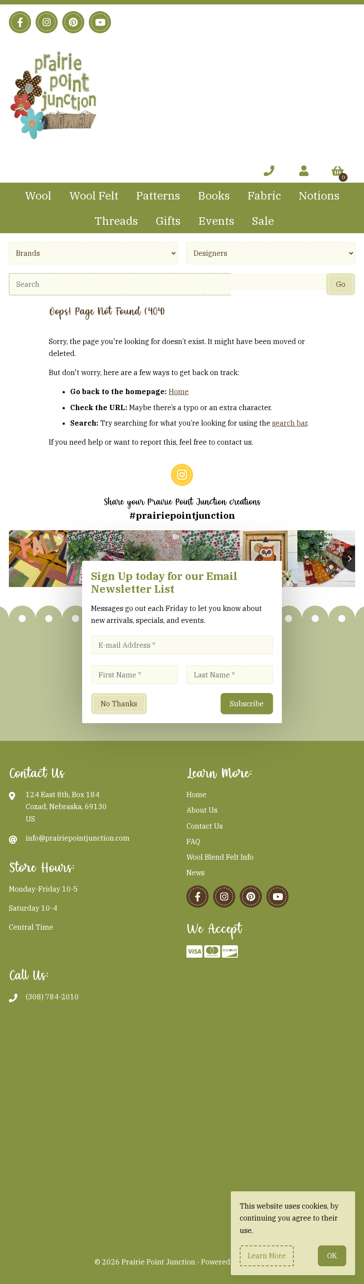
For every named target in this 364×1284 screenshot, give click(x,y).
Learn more (267, 1255)
